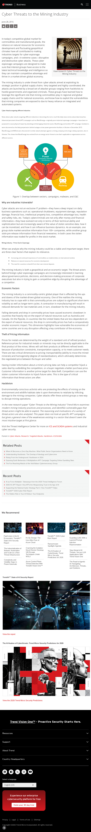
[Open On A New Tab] (69, 54)
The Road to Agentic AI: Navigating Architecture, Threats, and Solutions (78, 565)
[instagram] (24, 772)
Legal (14, 820)
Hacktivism (48, 436)
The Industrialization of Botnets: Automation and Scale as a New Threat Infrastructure (12, 551)
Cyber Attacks (15, 436)
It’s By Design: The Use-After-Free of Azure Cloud (33, 540)
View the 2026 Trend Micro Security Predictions (22, 699)
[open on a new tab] (17, 772)
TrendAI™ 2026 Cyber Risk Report (19, 491)
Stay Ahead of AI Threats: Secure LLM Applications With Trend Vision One (78, 553)
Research (25, 436)
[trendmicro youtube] (30, 772)
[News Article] (3, 26)
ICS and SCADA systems (61, 426)
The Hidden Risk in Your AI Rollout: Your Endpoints (24, 494)
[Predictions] (46, 670)
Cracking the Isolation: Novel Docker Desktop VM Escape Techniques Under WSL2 (34, 552)
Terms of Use (25, 820)
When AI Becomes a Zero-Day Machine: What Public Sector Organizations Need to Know (38, 451)
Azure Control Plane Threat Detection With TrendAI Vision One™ (34, 563)
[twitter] (11, 26)
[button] (19, 785)
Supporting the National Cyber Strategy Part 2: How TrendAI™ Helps (30, 488)
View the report (9, 633)
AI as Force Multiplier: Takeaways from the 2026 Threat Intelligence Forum (33, 482)
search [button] (82, 4)
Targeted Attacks (36, 436)
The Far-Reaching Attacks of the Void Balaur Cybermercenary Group (30, 463)
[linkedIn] (15, 26)
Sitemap (37, 820)
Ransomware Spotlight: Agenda (54, 545)
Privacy (5, 820)
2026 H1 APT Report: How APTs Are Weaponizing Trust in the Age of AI (31, 485)
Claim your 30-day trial (23, 804)
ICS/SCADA (57, 436)
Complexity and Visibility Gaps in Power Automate (10, 562)
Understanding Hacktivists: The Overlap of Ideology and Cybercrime (30, 454)
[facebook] (7, 26)
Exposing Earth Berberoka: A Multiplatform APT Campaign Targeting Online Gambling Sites (39, 460)
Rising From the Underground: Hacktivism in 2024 (23, 457)
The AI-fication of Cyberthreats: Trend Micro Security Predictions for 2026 (55, 554)
